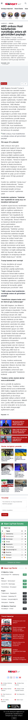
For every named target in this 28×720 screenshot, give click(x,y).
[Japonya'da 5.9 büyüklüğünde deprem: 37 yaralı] (7, 467)
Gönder (4, 514)
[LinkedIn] (17, 677)
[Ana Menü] (1, 3)
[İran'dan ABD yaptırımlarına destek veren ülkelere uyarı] (7, 483)
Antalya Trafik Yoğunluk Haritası (19, 689)
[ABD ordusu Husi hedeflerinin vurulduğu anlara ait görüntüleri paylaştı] (14, 136)
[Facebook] (8, 677)
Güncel (11, 23)
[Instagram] (14, 677)
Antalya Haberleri (7, 8)
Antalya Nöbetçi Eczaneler (6, 684)
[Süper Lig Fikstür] (26, 568)
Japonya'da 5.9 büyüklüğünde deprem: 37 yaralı (6, 473)
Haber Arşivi (20, 699)
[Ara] (25, 3)
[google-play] (14, 706)
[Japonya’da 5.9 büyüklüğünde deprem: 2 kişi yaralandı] (21, 483)
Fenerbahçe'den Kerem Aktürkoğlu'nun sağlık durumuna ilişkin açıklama (19, 474)
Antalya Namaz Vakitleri (6, 689)
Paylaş (4, 83)
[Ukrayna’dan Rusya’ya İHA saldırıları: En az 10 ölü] (21, 452)
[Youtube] (20, 677)
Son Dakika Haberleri (5, 700)
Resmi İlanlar (19, 8)
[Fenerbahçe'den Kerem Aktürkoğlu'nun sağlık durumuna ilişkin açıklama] (21, 467)
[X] (11, 677)
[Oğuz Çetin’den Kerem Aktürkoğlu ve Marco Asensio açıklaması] (7, 452)
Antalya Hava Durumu (19, 684)
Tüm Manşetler (20, 694)
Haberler (4, 23)
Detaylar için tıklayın (14, 562)
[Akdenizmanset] (13, 3)
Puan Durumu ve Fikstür (6, 695)
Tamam (14, 718)
